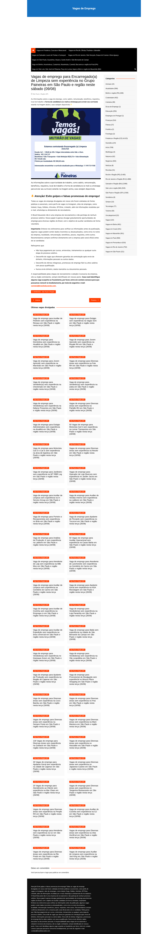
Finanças (109, 120)
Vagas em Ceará (111, 229)
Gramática (109, 143)
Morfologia (109, 152)
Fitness (108, 125)
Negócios (109, 161)
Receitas (109, 170)
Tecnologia (109, 206)
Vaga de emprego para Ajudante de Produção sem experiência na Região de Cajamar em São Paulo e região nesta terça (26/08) (47, 679)
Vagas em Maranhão (113, 233)
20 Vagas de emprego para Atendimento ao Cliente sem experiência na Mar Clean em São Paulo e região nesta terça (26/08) (46, 790)
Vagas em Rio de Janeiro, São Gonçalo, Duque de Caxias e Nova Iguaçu (93, 55)
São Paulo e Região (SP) (40, 94)
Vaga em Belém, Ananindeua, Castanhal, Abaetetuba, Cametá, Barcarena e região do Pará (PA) (65, 64)
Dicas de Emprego (112, 107)
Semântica (109, 197)
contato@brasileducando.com (43, 286)
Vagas (108, 220)
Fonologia (109, 134)
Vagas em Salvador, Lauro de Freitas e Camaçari (49, 55)
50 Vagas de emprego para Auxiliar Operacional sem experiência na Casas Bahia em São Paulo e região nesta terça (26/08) (83, 542)
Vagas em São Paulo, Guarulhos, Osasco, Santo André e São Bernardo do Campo (60, 60)
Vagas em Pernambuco (114, 242)
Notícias (108, 165)
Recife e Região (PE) (113, 174)
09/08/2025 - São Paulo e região (44, 292)
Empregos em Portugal (113, 116)
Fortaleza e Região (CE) (114, 138)
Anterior (37, 300)
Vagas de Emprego (84, 8)
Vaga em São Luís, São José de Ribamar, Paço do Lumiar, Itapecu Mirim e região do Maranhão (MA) (66, 69)
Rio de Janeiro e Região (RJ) (116, 179)
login (47, 872)
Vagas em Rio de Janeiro (114, 247)
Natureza (109, 156)
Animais (108, 84)
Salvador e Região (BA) (114, 184)
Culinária (109, 102)
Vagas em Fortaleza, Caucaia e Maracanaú (51, 50)
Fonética (109, 129)
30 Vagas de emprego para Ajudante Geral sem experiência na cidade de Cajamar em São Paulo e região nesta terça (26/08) (47, 766)
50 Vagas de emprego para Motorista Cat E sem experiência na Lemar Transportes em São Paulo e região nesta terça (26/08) (83, 429)
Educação (109, 111)
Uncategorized (111, 215)
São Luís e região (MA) (113, 188)
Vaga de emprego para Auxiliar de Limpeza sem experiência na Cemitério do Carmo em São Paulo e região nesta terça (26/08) (47, 590)
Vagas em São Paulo (113, 251)
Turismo (108, 211)
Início (107, 147)
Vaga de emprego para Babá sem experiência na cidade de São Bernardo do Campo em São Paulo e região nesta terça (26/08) (83, 634)
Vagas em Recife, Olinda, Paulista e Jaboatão (84, 50)
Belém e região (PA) (112, 93)
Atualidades (110, 88)
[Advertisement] (84, 33)
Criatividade (110, 97)
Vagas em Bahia (111, 224)
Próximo (93, 300)
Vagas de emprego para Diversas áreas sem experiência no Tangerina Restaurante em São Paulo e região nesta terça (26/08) (83, 790)
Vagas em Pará (111, 238)
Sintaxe (108, 202)
